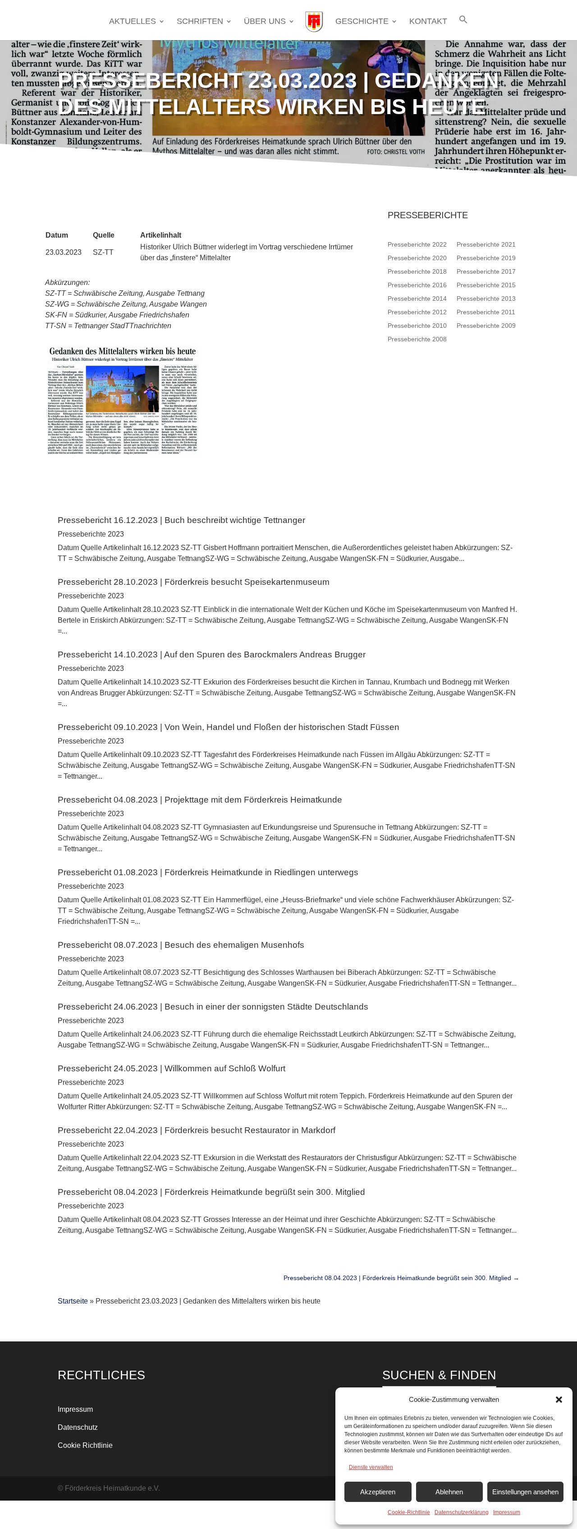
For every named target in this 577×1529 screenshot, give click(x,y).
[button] (558, 1399)
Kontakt (428, 22)
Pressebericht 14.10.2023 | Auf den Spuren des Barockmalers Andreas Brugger (212, 654)
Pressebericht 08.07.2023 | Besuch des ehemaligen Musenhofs (181, 945)
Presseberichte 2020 (417, 257)
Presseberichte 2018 (417, 271)
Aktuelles (132, 22)
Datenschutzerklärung (462, 1512)
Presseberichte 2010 (417, 325)
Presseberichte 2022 (417, 244)
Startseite (73, 1301)
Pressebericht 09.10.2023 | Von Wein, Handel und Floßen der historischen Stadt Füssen (228, 727)
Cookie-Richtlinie (409, 1512)
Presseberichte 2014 (417, 298)
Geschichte (362, 22)
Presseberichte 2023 (91, 534)
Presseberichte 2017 (486, 271)
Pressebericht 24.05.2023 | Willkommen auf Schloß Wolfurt (171, 1068)
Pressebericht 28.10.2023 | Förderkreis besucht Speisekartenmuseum (194, 582)
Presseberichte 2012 (417, 311)
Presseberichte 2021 (486, 244)
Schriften (200, 22)
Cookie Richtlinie (85, 1445)
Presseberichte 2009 (486, 325)
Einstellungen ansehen (525, 1492)
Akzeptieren (377, 1492)
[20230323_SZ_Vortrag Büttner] (122, 455)
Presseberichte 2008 (417, 338)
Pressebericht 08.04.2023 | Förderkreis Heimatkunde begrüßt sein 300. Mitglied (211, 1192)
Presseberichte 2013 (486, 298)
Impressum (506, 1512)
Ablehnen (449, 1492)
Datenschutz (78, 1427)
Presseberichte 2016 (417, 284)
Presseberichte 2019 (486, 257)
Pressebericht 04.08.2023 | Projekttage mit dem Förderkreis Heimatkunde (200, 799)
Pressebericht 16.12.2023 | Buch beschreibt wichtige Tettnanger (181, 520)
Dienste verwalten (371, 1467)
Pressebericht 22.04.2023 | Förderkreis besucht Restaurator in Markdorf (196, 1130)
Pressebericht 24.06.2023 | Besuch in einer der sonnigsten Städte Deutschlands (213, 1006)
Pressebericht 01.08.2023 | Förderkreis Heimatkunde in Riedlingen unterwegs (208, 872)
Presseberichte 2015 (486, 284)
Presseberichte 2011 (486, 311)
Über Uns (265, 22)
